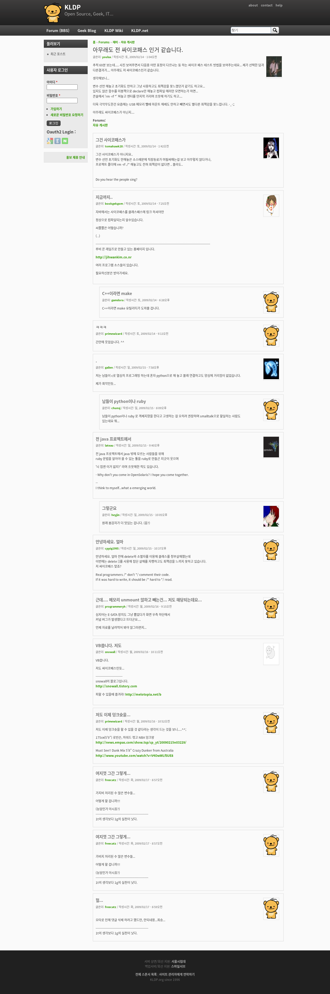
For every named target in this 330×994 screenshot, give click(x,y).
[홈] (53, 13)
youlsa (106, 57)
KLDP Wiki (113, 30)
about (253, 5)
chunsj (115, 408)
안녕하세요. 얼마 (109, 541)
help (279, 5)
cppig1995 (112, 548)
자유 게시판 (128, 42)
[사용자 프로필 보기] (274, 75)
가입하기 (56, 109)
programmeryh (115, 606)
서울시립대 (178, 961)
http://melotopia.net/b (143, 694)
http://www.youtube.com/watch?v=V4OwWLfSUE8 (134, 755)
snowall (110, 652)
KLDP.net (139, 30)
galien (109, 367)
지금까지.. (104, 197)
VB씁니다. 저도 (108, 645)
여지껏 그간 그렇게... (113, 773)
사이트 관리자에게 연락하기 (177, 974)
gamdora (117, 300)
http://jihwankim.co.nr (113, 257)
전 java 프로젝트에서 (113, 439)
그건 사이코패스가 (111, 139)
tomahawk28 (114, 146)
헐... (99, 900)
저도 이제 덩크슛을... (113, 714)
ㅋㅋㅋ (101, 327)
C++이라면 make (117, 293)
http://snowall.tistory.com (116, 686)
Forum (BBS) (57, 30)
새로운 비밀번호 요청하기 (67, 115)
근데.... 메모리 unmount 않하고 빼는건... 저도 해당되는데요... (149, 599)
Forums (104, 42)
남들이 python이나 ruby (124, 401)
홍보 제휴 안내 (75, 157)
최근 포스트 (58, 54)
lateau (109, 445)
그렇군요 (109, 508)
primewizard (113, 333)
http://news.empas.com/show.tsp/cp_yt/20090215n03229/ (141, 742)
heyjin (115, 515)
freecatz (110, 780)
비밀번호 (53, 95)
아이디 (52, 82)
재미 (115, 42)
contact (267, 5)
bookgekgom (114, 203)
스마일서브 (178, 966)
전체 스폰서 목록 (146, 974)
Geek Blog (87, 30)
